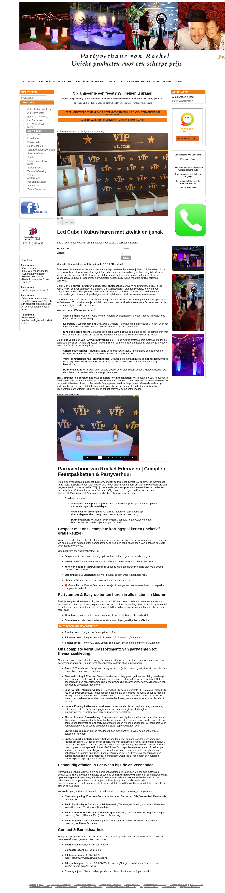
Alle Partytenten (35, 112)
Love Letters (34, 138)
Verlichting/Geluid (36, 181)
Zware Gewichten (36, 189)
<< (97, 131)
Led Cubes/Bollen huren (36, 125)
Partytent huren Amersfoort (85, 885)
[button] (60, 222)
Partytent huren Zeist (178, 885)
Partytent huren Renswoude (91, 887)
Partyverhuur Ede (169, 887)
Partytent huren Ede (132, 885)
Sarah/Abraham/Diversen (40, 149)
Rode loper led (35, 145)
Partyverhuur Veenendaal (190, 887)
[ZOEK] (51, 97)
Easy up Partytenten (38, 116)
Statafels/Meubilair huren (37, 162)
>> (93, 131)
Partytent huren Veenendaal (40, 887)
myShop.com (73, 394)
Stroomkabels (34, 167)
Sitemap (32, 885)
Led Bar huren (34, 120)
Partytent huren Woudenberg (155, 885)
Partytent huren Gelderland (110, 885)
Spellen (31, 157)
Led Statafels (34, 134)
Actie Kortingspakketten (40, 109)
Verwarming (33, 185)
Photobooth (33, 142)
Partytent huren (196, 885)
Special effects (35, 153)
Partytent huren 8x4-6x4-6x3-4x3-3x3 (121, 887)
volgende (88, 131)
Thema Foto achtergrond (33, 176)
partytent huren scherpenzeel (58, 885)
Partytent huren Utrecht (149, 887)
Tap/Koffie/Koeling (36, 171)
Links (41, 885)
